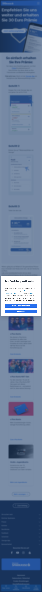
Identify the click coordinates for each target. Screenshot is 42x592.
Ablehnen (21, 312)
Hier (31, 293)
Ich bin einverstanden (21, 306)
